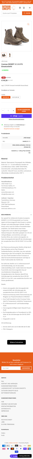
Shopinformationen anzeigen (12, 128)
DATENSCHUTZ (6, 409)
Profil (2, 435)
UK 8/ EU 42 (6, 97)
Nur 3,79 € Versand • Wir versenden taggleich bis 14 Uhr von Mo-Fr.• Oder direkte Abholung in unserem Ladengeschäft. (16, 2)
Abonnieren (26, 368)
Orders (3, 433)
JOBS (2, 422)
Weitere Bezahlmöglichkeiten (16, 119)
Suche (28, 13)
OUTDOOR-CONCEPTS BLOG (9, 390)
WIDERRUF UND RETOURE (9, 404)
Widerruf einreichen (16, 342)
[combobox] (16, 13)
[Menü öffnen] (30, 8)
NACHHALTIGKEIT (6, 420)
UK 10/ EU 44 (15, 97)
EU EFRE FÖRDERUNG (7, 424)
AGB (2, 402)
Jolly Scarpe (4, 61)
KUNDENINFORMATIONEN (9, 386)
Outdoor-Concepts (13, 442)
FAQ (2, 381)
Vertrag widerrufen (24, 456)
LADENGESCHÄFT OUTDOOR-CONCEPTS (13, 388)
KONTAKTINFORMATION (8, 406)
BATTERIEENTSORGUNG (8, 393)
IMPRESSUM (5, 411)
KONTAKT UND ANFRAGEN (9, 383)
